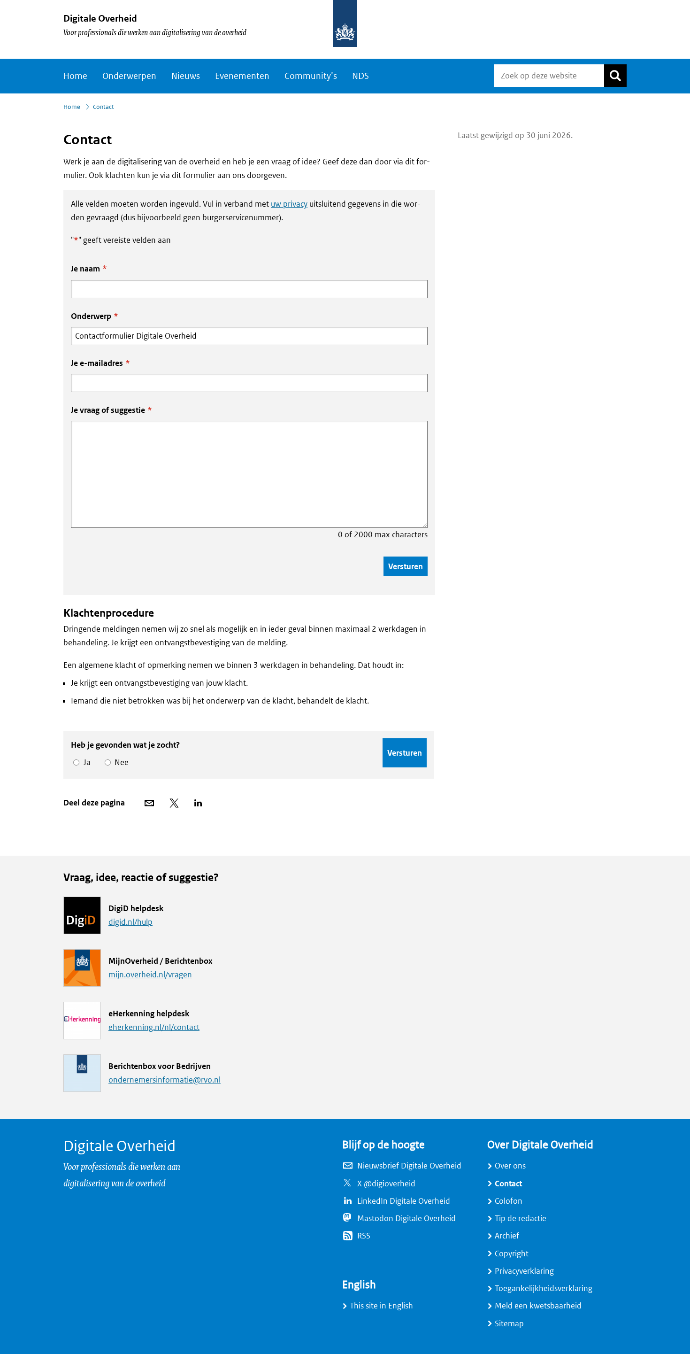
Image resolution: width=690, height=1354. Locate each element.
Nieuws (185, 76)
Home (75, 76)
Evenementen (242, 76)
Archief (507, 1236)
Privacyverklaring (524, 1271)
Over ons (510, 1166)
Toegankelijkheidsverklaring (543, 1288)
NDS (360, 76)
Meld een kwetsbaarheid (538, 1306)
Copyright (512, 1254)
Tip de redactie (520, 1218)
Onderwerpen (129, 76)
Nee (120, 762)
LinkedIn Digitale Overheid (403, 1201)
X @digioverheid (386, 1184)
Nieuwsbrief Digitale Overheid (409, 1166)
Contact (508, 1184)
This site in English (381, 1306)
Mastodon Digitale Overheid (406, 1218)
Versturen (405, 566)
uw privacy (289, 204)
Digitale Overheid (100, 18)
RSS (363, 1236)
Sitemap (509, 1324)
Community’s (310, 76)
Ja (85, 762)
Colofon (508, 1201)
